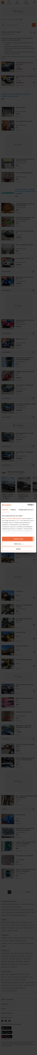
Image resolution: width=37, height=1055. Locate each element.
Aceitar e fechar (18, 539)
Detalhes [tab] (13, 509)
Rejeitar (18, 549)
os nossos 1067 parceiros (14, 518)
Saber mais (17, 544)
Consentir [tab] (5, 509)
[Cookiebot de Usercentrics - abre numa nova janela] (27, 505)
